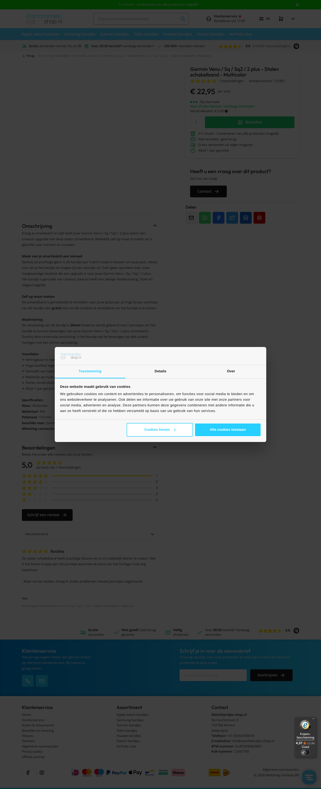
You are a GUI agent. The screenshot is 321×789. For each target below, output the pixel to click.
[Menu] (313, 720)
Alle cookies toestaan (228, 430)
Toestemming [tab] (90, 371)
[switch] (305, 752)
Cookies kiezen (157, 430)
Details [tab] (160, 371)
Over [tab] (231, 371)
